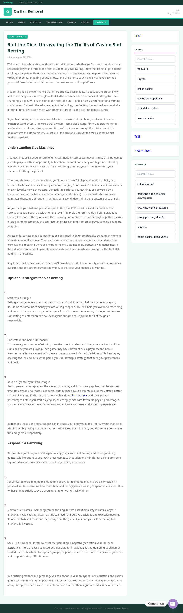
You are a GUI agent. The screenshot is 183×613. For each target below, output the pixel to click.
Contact (101, 22)
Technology (54, 22)
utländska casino (147, 108)
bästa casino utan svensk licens (152, 238)
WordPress (123, 608)
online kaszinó (145, 184)
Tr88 (137, 136)
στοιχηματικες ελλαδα (151, 217)
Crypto (141, 78)
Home (9, 22)
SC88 (138, 36)
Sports (71, 22)
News (21, 22)
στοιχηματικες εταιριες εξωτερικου (151, 195)
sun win (142, 227)
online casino (145, 88)
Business (35, 22)
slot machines (79, 395)
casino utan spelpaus (150, 98)
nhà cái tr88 (142, 151)
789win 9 (143, 69)
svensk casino (145, 117)
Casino (85, 22)
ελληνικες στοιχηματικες (152, 207)
